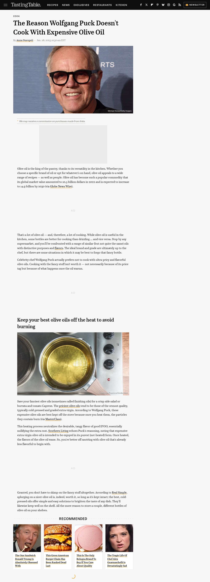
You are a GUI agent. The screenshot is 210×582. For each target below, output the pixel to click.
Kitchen (121, 5)
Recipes (52, 5)
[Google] (174, 5)
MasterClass (53, 419)
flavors (59, 248)
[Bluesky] (163, 5)
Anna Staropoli (24, 40)
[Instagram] (168, 5)
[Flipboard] (152, 5)
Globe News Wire (61, 186)
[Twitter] (146, 5)
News (66, 5)
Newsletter (197, 4)
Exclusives (81, 5)
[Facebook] (141, 5)
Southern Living (58, 431)
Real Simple (119, 492)
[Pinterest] (157, 5)
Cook (16, 16)
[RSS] (179, 5)
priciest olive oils (69, 406)
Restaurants (102, 5)
